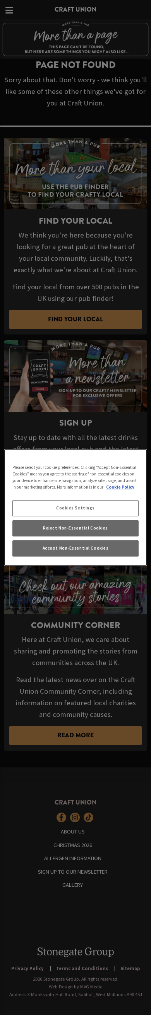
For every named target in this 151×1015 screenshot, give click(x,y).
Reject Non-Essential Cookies (75, 528)
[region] (76, 507)
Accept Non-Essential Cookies (76, 548)
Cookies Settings (75, 508)
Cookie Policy (120, 487)
